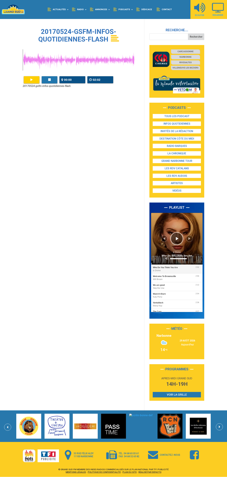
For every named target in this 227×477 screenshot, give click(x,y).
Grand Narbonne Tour (176, 160)
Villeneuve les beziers (185, 67)
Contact (167, 9)
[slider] (178, 258)
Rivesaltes (185, 62)
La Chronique (177, 153)
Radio (80, 9)
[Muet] (167, 258)
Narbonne (185, 57)
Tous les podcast (176, 116)
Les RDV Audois (177, 175)
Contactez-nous (170, 455)
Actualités (59, 9)
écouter (199, 15)
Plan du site (129, 472)
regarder (218, 15)
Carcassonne (185, 51)
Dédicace (146, 9)
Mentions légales (76, 472)
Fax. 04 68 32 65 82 (129, 456)
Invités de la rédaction (177, 131)
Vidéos (176, 190)
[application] (177, 239)
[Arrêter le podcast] (49, 79)
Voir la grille (177, 394)
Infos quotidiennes (177, 123)
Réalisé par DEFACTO (149, 472)
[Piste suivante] (189, 238)
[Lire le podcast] (31, 79)
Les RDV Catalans (177, 168)
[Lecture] (177, 238)
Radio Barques (177, 146)
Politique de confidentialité (104, 472)
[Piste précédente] (164, 238)
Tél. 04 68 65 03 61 (129, 453)
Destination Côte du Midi (177, 138)
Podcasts (124, 9)
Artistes (177, 183)
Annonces (101, 9)
